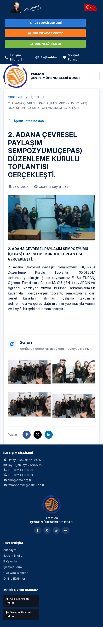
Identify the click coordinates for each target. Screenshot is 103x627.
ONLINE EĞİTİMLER (48, 43)
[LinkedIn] (65, 530)
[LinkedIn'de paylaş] (49, 435)
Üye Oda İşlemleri (15, 573)
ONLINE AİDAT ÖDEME (48, 33)
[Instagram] (56, 530)
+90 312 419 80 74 (21, 475)
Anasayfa (15, 97)
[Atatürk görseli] (25, 7)
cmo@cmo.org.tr (19, 480)
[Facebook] (37, 530)
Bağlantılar (48, 57)
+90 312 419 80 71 (20, 470)
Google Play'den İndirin (19, 614)
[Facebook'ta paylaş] (27, 435)
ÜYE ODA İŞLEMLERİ (48, 22)
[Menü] (95, 76)
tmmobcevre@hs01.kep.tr (26, 485)
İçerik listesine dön (29, 121)
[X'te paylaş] (38, 435)
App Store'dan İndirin (17, 601)
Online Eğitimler (14, 578)
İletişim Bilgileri (16, 57)
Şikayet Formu (73, 57)
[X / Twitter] (47, 530)
